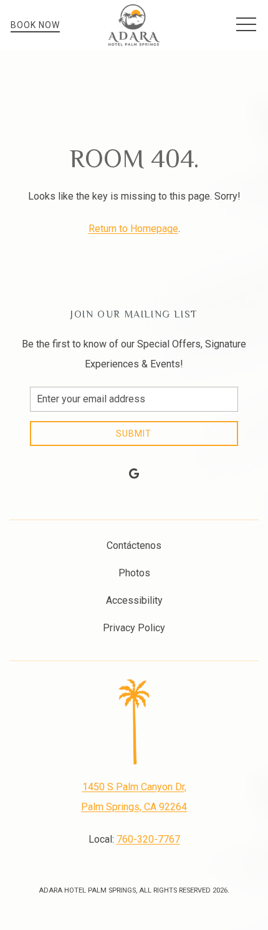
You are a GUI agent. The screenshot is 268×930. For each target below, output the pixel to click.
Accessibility (134, 600)
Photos (134, 573)
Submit (133, 433)
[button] (246, 25)
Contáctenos (134, 545)
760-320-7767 (148, 839)
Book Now (35, 25)
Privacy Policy (134, 628)
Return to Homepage (133, 229)
